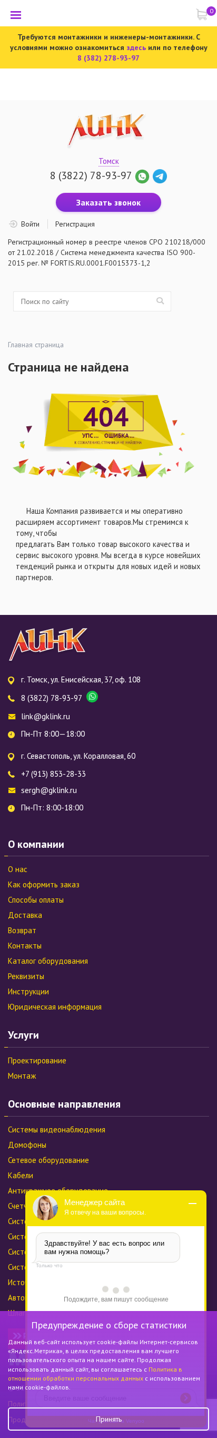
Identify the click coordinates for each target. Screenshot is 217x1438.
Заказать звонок (108, 202)
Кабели (20, 1175)
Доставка (25, 915)
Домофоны (27, 1145)
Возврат (22, 930)
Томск (108, 161)
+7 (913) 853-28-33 (53, 774)
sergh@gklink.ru (49, 790)
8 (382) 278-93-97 (108, 58)
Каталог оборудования (48, 961)
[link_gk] (160, 175)
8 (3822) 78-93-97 (91, 175)
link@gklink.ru (45, 716)
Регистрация (75, 224)
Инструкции (28, 991)
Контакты (25, 946)
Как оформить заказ (44, 884)
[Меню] (15, 14)
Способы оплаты (36, 900)
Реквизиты (26, 976)
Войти (30, 224)
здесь (136, 47)
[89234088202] (143, 175)
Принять (109, 1419)
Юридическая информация (55, 1007)
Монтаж (22, 1076)
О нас (17, 869)
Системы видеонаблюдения (56, 1129)
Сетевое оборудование (48, 1160)
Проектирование (37, 1060)
